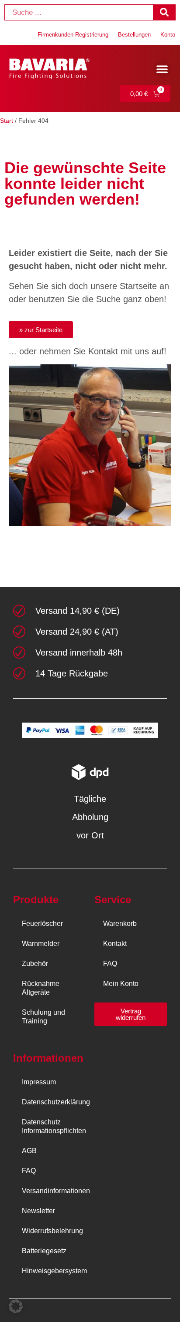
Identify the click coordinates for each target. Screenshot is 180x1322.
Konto (167, 34)
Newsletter (38, 1210)
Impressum (39, 1082)
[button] (162, 69)
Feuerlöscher (42, 923)
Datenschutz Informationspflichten (54, 1126)
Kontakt (115, 943)
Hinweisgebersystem (54, 1271)
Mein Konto (120, 983)
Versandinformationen (54, 1190)
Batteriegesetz (44, 1251)
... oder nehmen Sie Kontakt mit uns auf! (87, 351)
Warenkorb (120, 923)
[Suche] (164, 12)
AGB (29, 1150)
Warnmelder (40, 943)
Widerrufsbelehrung (52, 1231)
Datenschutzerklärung (54, 1102)
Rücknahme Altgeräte (40, 988)
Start (6, 120)
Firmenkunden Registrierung (73, 34)
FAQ (110, 963)
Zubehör (35, 963)
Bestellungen (134, 34)
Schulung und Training (43, 1017)
